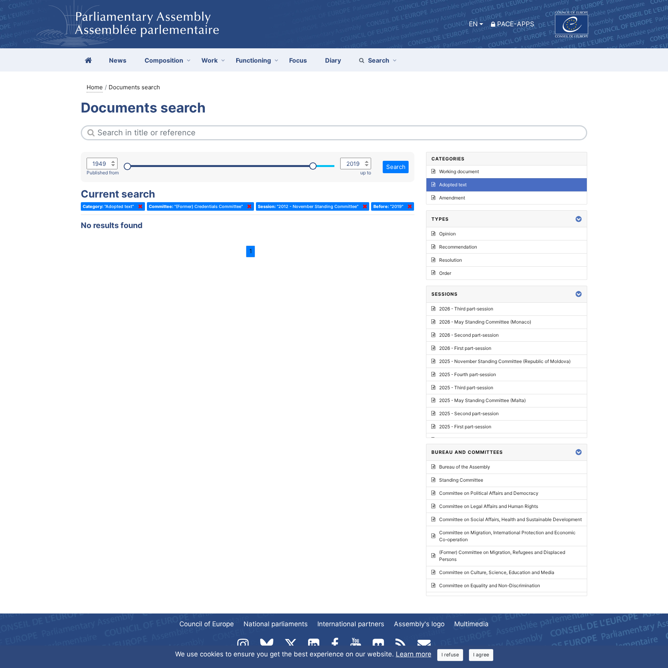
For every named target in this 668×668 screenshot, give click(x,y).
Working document (459, 171)
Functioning (253, 60)
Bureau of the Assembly (464, 467)
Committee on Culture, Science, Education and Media (496, 572)
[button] (579, 219)
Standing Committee (461, 480)
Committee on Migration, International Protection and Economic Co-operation (507, 536)
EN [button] (473, 24)
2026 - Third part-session (466, 309)
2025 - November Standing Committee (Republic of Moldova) (505, 361)
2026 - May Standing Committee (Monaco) (485, 322)
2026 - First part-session (465, 348)
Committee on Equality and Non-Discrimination (489, 585)
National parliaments (276, 624)
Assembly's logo (419, 624)
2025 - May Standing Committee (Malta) (482, 400)
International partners (350, 624)
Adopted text (453, 184)
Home (95, 87)
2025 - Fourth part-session (467, 374)
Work (209, 60)
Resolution (450, 260)
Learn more (413, 654)
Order (445, 273)
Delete (139, 206)
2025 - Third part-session (466, 387)
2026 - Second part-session (469, 335)
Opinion (447, 234)
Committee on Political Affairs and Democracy (488, 493)
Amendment (452, 198)
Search (378, 60)
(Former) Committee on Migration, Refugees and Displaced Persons (502, 555)
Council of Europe (206, 624)
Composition (164, 60)
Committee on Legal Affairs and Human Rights (488, 506)
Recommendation (458, 247)
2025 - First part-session (465, 426)
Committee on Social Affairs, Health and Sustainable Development (510, 519)
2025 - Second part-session (469, 413)
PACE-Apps (515, 24)
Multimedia (471, 624)
